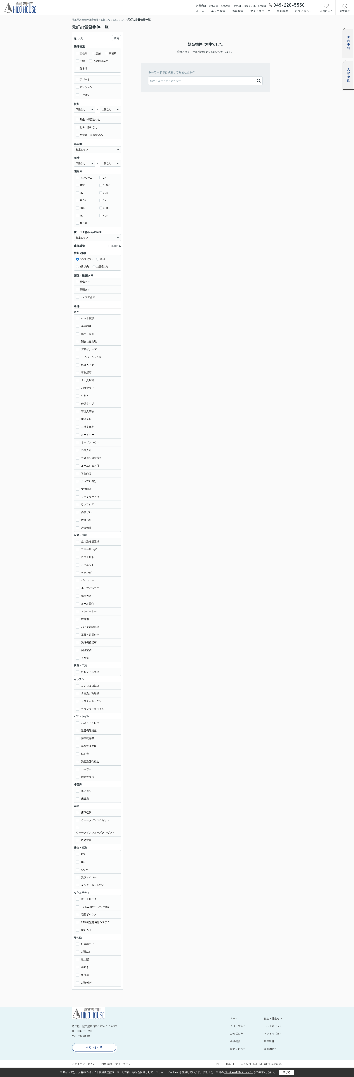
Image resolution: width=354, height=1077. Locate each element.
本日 (102, 258)
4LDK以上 (85, 223)
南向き (85, 967)
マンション (86, 87)
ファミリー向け (90, 496)
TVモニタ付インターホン (95, 906)
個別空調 (86, 650)
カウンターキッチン (92, 708)
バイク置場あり (90, 626)
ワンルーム (86, 177)
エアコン (86, 790)
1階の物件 (87, 982)
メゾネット (87, 564)
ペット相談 (87, 318)
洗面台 (85, 753)
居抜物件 (86, 527)
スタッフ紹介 (238, 1026)
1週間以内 (102, 266)
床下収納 (86, 812)
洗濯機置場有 (89, 642)
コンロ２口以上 (90, 685)
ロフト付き (87, 557)
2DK (105, 192)
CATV (84, 869)
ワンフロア (87, 504)
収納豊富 (86, 840)
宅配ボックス (89, 914)
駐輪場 (85, 619)
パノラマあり (87, 297)
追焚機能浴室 (89, 730)
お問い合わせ (303, 11)
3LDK (106, 207)
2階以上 (85, 951)
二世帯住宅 (87, 426)
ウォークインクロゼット (95, 820)
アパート (85, 79)
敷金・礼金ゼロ (273, 1018)
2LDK (83, 200)
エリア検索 (218, 11)
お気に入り (326, 11)
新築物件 (269, 1041)
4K (81, 215)
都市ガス (86, 595)
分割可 (85, 395)
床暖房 (85, 798)
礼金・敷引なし (89, 127)
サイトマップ (123, 1064)
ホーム (200, 11)
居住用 (83, 53)
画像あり (85, 281)
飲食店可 (86, 519)
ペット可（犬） (273, 1026)
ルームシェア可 (90, 465)
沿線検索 (238, 11)
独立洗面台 (87, 777)
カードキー (87, 434)
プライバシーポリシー (85, 1064)
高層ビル (86, 512)
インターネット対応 (92, 885)
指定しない (86, 258)
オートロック (89, 898)
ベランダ (86, 572)
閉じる (287, 1072)
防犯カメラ (87, 929)
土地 (82, 60)
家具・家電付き (90, 634)
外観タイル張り (90, 671)
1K (104, 177)
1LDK (106, 185)
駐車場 (83, 68)
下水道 (85, 657)
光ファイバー (89, 877)
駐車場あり (87, 943)
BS (82, 861)
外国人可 (86, 450)
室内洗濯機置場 (90, 541)
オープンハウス (90, 442)
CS (83, 854)
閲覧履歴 (345, 11)
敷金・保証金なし (90, 119)
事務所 (113, 53)
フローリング (89, 549)
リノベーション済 (91, 357)
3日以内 (84, 266)
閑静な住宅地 (89, 341)
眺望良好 (86, 419)
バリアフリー (89, 388)
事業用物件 (270, 1049)
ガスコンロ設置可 (91, 457)
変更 (116, 38)
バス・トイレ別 (90, 722)
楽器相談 (86, 326)
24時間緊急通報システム (95, 922)
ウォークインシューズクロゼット (95, 832)
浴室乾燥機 (87, 738)
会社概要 (282, 11)
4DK (105, 215)
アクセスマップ (260, 11)
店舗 (98, 53)
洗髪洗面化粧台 (90, 761)
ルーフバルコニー (91, 588)
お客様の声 (236, 1033)
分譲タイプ (87, 403)
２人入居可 (87, 380)
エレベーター (89, 611)
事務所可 (86, 372)
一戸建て (85, 94)
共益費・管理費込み (91, 135)
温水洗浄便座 (89, 746)
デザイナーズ (89, 349)
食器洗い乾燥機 (90, 693)
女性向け (86, 488)
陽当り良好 (87, 333)
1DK (82, 185)
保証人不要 (87, 364)
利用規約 (106, 1064)
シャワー (86, 769)
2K (81, 192)
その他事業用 (100, 60)
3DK (82, 207)
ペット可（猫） (273, 1033)
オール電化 (87, 603)
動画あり (85, 289)
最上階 (85, 959)
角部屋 (85, 974)
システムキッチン (91, 701)
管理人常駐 (87, 411)
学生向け (86, 473)
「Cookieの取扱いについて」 (238, 1072)
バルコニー (87, 580)
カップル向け (89, 481)
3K (104, 200)
